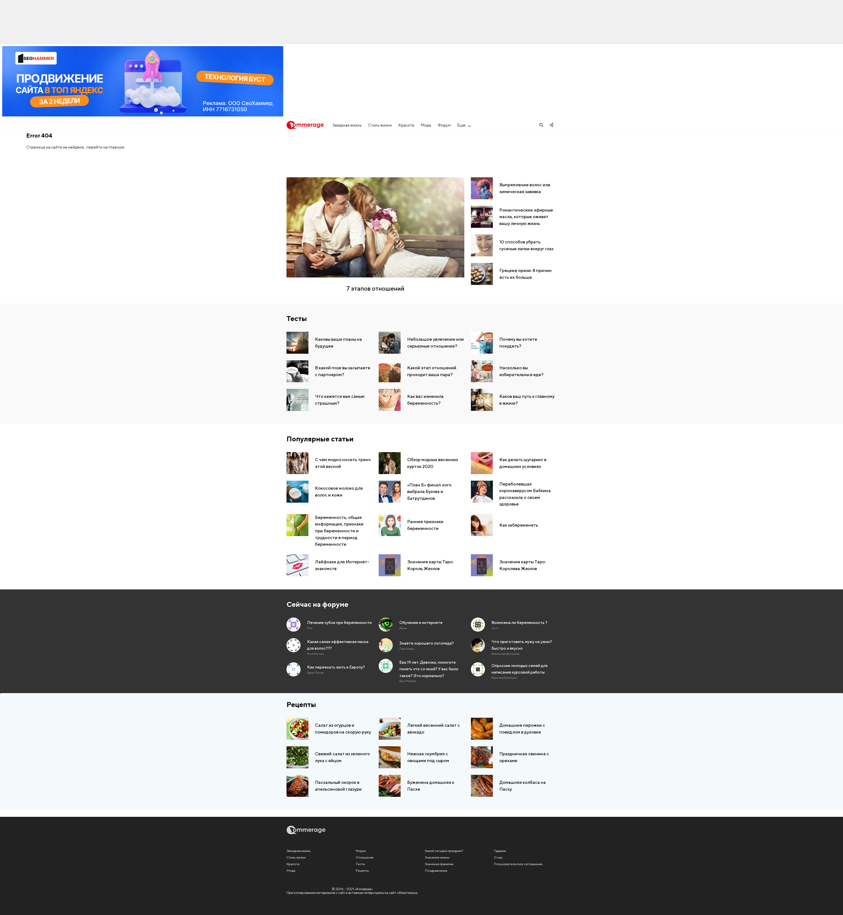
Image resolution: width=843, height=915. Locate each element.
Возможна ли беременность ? (519, 622)
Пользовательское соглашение (518, 864)
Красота (406, 125)
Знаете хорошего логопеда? (426, 643)
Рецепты (301, 704)
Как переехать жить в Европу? (336, 667)
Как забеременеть (518, 524)
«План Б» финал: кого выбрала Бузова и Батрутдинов (429, 491)
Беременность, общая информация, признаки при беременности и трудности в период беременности (339, 530)
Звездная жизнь (347, 125)
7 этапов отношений (375, 288)
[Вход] (551, 125)
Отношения (364, 857)
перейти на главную (105, 147)
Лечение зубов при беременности (339, 622)
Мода (426, 125)
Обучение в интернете (421, 622)
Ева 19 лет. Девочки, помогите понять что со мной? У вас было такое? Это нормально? (428, 669)
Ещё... (462, 125)
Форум (444, 125)
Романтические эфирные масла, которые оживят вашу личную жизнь (526, 216)
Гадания (500, 851)
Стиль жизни (380, 125)
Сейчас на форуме (317, 604)
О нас (498, 857)
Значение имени (437, 857)
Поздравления (436, 870)
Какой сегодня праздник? (444, 851)
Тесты (296, 318)
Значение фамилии (439, 864)
